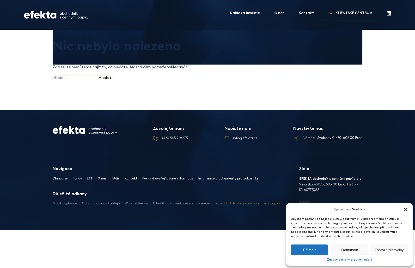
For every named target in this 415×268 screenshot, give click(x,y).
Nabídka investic (245, 13)
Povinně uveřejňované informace (167, 178)
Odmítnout (349, 250)
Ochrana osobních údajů (101, 203)
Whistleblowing (136, 203)
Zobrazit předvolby (389, 250)
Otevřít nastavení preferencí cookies (182, 203)
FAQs (115, 178)
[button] (405, 209)
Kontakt (306, 13)
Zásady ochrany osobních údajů (349, 259)
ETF (90, 178)
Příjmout (309, 250)
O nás (279, 13)
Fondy (77, 178)
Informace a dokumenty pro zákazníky (228, 178)
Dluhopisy (60, 178)
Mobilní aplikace (65, 203)
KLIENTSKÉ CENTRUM (354, 13)
